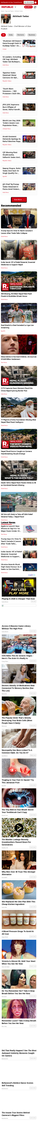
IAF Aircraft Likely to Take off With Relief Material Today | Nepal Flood (17, 515)
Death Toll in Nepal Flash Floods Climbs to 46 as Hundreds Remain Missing (18, 484)
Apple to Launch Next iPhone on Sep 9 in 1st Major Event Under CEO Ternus (11, 530)
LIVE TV (29, 7)
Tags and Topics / (9, 11)
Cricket (4, 49)
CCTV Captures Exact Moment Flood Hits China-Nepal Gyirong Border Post (17, 389)
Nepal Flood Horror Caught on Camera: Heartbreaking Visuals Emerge (16, 452)
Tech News (4, 362)
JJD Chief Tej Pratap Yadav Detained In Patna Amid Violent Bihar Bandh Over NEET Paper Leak (11, 189)
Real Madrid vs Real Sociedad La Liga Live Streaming (17, 326)
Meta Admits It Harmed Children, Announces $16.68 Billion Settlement (18, 358)
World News (4, 236)
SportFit (5, 176)
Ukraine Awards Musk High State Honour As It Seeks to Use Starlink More (11, 568)
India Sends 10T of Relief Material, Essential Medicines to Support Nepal (18, 263)
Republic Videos (7, 81)
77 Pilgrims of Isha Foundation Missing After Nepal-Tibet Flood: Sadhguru (18, 421)
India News (6, 65)
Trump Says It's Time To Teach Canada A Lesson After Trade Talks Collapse (17, 231)
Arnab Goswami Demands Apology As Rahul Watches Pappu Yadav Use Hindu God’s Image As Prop (12, 141)
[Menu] (35, 7)
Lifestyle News (7, 128)
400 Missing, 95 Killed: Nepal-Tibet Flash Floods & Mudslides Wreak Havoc (16, 295)
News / (3, 11)
